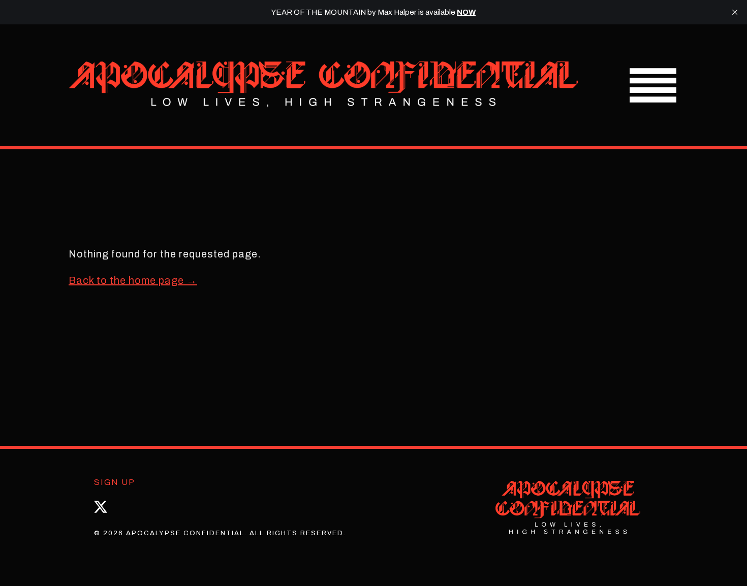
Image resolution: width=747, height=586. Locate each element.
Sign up (114, 482)
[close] (735, 12)
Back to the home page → (133, 280)
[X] (100, 506)
